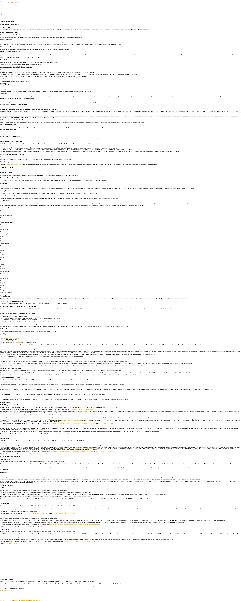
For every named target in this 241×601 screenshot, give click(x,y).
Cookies (32, 600)
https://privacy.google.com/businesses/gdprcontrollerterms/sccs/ (87, 524)
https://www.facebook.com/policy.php (105, 423)
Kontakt (4, 8)
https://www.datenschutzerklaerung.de (10, 543)
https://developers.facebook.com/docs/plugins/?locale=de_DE (83, 409)
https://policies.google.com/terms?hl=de (92, 541)
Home (4, 5)
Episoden (4, 7)
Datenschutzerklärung (24, 600)
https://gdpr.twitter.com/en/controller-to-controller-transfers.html (62, 433)
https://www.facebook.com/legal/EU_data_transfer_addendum (62, 423)
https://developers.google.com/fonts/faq (32, 513)
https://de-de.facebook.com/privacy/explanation (72, 412)
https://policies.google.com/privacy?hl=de (53, 500)
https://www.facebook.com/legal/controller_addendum (71, 420)
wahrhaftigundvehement (8, 600)
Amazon (1, 590)
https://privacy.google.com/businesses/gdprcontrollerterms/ (61, 524)
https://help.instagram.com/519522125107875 (84, 451)
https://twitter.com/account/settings (41, 435)
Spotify (11, 590)
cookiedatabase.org (18, 342)
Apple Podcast (6, 590)
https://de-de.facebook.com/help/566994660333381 (85, 423)
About (4, 6)
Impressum (16, 600)
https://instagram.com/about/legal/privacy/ (42, 453)
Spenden (1, 18)
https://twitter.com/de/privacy (40, 429)
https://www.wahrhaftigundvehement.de (15, 164)
